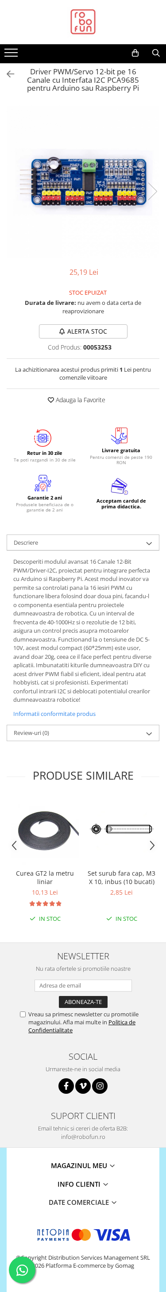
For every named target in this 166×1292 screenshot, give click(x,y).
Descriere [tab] (26, 542)
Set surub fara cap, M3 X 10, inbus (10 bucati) (121, 877)
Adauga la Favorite (79, 400)
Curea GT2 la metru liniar (45, 877)
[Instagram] (100, 1086)
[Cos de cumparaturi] (135, 53)
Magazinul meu (80, 1165)
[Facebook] (66, 1086)
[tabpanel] (83, 182)
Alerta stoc (87, 331)
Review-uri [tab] (31, 733)
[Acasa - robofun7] (83, 22)
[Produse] (12, 55)
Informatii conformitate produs (54, 714)
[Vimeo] (83, 1086)
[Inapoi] (6, 74)
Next (152, 191)
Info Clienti (80, 1184)
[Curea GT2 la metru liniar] (45, 831)
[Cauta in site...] (156, 53)
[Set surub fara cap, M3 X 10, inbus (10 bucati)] (121, 831)
